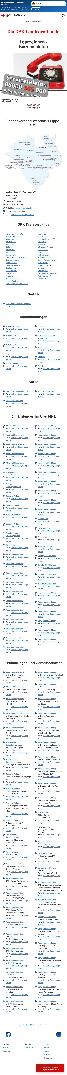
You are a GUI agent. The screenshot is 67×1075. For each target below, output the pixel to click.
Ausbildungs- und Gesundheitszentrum (14, 473)
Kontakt (46, 1047)
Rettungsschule (44, 528)
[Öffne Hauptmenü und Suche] (63, 16)
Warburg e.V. (43, 270)
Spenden (41, 356)
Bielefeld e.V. (11, 241)
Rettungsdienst (43, 347)
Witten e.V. (42, 278)
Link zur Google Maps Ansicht (22, 214)
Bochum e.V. (10, 244)
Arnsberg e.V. (11, 239)
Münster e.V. (43, 249)
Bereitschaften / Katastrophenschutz (13, 485)
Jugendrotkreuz (12, 545)
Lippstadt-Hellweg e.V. (46, 239)
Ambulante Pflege (12, 326)
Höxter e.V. (42, 233)
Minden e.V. (42, 244)
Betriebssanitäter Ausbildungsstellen (13, 534)
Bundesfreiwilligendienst (15, 363)
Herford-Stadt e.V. (13, 281)
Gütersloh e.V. (11, 270)
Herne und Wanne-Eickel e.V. (17, 283)
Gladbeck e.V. (11, 268)
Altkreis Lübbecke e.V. (14, 233)
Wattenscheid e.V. (45, 276)
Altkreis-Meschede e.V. (14, 236)
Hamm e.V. (10, 276)
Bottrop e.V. (10, 249)
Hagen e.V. (10, 273)
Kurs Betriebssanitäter (46, 391)
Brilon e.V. (9, 252)
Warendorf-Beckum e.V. (47, 273)
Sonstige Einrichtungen (47, 555)
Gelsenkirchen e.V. (13, 265)
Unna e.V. (41, 268)
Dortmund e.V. (11, 262)
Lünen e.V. (42, 241)
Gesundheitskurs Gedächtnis (17, 391)
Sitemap (47, 1051)
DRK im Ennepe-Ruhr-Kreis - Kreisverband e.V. (17, 258)
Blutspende (6, 1051)
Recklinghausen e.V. (45, 257)
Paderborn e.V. (43, 254)
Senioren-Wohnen (45, 546)
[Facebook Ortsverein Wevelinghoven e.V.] (8, 1034)
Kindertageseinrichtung (15, 554)
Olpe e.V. (41, 252)
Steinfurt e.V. (43, 262)
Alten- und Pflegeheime (15, 425)
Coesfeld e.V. (11, 254)
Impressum (47, 1054)
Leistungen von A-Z (30, 1047)
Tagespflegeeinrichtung (47, 592)
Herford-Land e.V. (12, 278)
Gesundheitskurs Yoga (14, 400)
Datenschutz (48, 1058)
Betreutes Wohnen (13, 496)
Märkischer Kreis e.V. (46, 247)
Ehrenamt (41, 326)
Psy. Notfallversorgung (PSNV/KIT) (46, 336)
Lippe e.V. (41, 236)
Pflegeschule (43, 518)
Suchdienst (42, 366)
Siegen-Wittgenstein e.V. (47, 260)
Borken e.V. (10, 247)
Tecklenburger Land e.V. (47, 265)
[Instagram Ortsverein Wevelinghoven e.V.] (58, 1034)
